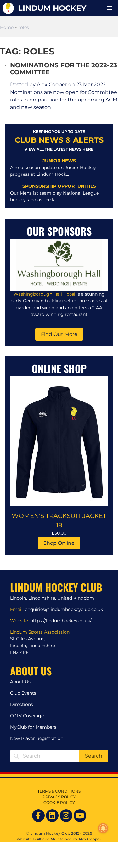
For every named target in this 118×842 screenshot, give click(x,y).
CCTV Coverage (27, 716)
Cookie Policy (59, 802)
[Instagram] (66, 815)
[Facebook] (38, 815)
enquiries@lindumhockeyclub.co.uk (64, 609)
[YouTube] (80, 815)
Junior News (59, 160)
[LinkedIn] (52, 815)
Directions (21, 704)
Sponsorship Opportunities (59, 186)
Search (93, 756)
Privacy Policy (59, 796)
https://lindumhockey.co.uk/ (61, 620)
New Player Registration (36, 738)
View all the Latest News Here (59, 149)
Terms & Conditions (59, 791)
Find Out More (59, 334)
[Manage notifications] (103, 828)
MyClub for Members (33, 727)
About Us (20, 682)
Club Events (23, 693)
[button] (110, 8)
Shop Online (59, 543)
